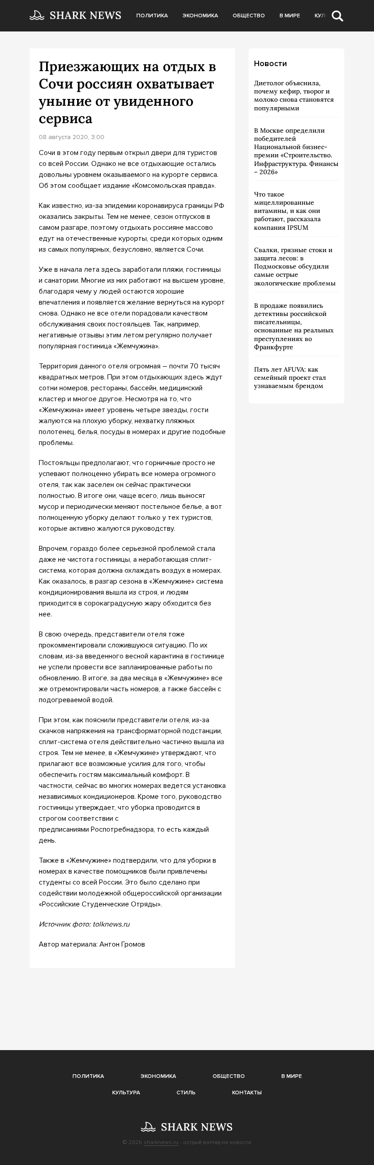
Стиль (186, 1092)
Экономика (200, 15)
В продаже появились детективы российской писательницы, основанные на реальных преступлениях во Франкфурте (294, 326)
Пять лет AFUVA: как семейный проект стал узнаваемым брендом (290, 377)
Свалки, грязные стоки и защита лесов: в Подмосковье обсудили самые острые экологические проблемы (295, 266)
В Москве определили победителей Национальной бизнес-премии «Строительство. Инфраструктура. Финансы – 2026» (296, 151)
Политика (152, 15)
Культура (126, 1092)
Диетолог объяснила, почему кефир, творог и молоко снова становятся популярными (294, 95)
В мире (290, 15)
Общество (249, 15)
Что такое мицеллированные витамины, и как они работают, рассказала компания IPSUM (287, 211)
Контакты (247, 1092)
